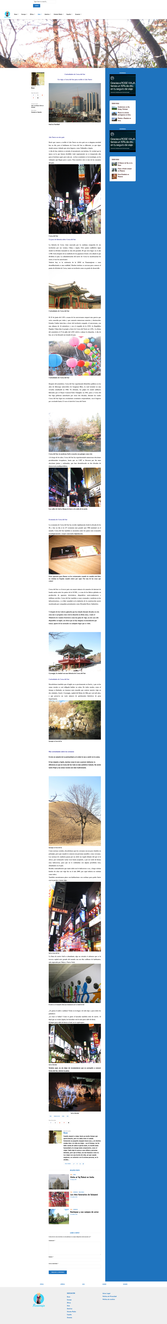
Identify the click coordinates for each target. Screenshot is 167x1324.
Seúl (68, 1116)
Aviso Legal (106, 1293)
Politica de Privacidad (110, 1296)
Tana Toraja (81, 1192)
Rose (15, 14)
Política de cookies (109, 1299)
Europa (23, 14)
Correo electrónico (53, 1263)
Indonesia (75, 1192)
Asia (39, 14)
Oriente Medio (58, 14)
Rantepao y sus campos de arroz (84, 1212)
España (68, 14)
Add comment (95, 46)
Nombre (51, 1257)
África (32, 14)
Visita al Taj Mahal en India (82, 1177)
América (47, 14)
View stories (68, 1163)
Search (36, 5)
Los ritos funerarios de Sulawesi (84, 1194)
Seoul (63, 1116)
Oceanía (77, 14)
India (74, 1174)
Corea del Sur (57, 1116)
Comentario (52, 1240)
